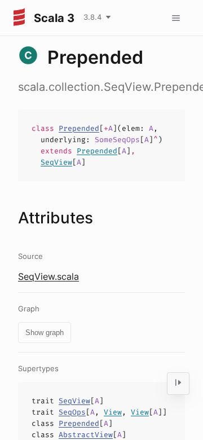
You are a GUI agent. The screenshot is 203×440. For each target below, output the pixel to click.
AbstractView (86, 434)
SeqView (56, 162)
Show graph (44, 332)
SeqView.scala (48, 276)
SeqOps (72, 412)
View (113, 412)
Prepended (79, 128)
